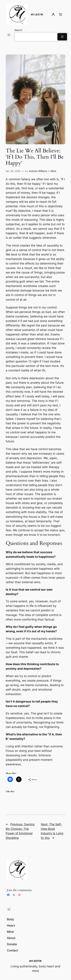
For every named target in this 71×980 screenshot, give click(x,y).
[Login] (53, 14)
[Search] (62, 36)
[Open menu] (9, 35)
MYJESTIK (37, 14)
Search (18, 30)
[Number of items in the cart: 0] (60, 14)
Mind (53, 171)
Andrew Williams (38, 171)
